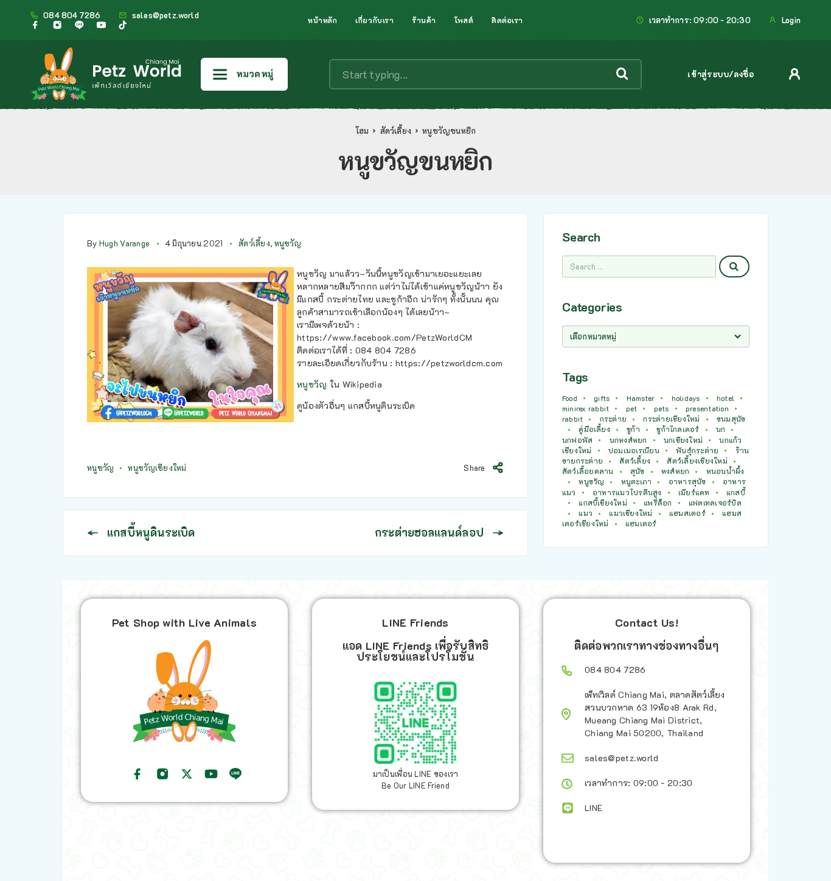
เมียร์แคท (694, 492)
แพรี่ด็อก (658, 502)
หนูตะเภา (636, 481)
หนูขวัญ (287, 243)
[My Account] (795, 73)
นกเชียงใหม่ (683, 440)
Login (791, 20)
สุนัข (637, 471)
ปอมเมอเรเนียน (633, 450)
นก (720, 429)
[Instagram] (57, 25)
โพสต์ (463, 20)
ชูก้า (633, 429)
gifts (602, 398)
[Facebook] (35, 25)
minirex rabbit (585, 408)
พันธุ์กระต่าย (697, 450)
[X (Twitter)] (187, 774)
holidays (686, 398)
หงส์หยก (675, 471)
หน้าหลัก (322, 20)
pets (661, 408)
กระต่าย (613, 418)
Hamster (641, 398)
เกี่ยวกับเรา (374, 20)
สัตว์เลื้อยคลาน (588, 471)
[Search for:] (639, 266)
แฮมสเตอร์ (687, 513)
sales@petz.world (165, 15)
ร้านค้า (424, 20)
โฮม (362, 131)
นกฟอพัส (577, 440)
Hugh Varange (124, 243)
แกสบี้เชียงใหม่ (603, 502)
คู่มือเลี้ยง (594, 429)
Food (569, 398)
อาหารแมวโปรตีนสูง (627, 492)
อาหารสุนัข (687, 481)
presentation (707, 408)
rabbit (572, 418)
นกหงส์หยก (628, 440)
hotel (725, 398)
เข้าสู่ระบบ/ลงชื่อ (720, 74)
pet (632, 408)
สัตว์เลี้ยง (395, 131)
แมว (586, 513)
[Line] (79, 25)
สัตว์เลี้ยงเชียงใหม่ (697, 460)
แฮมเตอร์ (641, 523)
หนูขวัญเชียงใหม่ (157, 467)
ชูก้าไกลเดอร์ (677, 429)
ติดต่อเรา (507, 20)
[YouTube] (101, 25)
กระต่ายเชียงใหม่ (671, 418)
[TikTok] (123, 25)
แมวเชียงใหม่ (630, 513)
